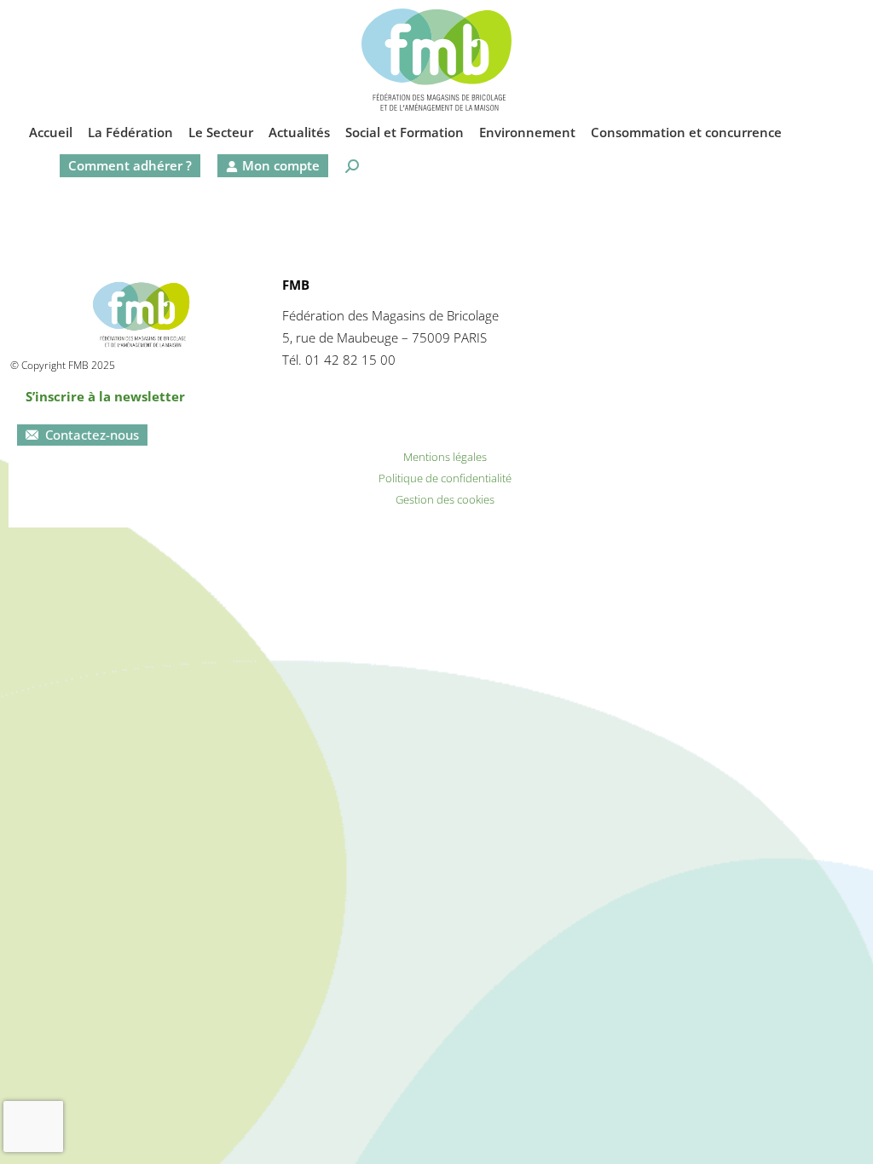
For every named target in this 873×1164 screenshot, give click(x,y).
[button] (578, 13)
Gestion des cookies (445, 499)
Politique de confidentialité (445, 478)
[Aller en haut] (847, 1138)
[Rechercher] (352, 166)
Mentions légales (445, 456)
